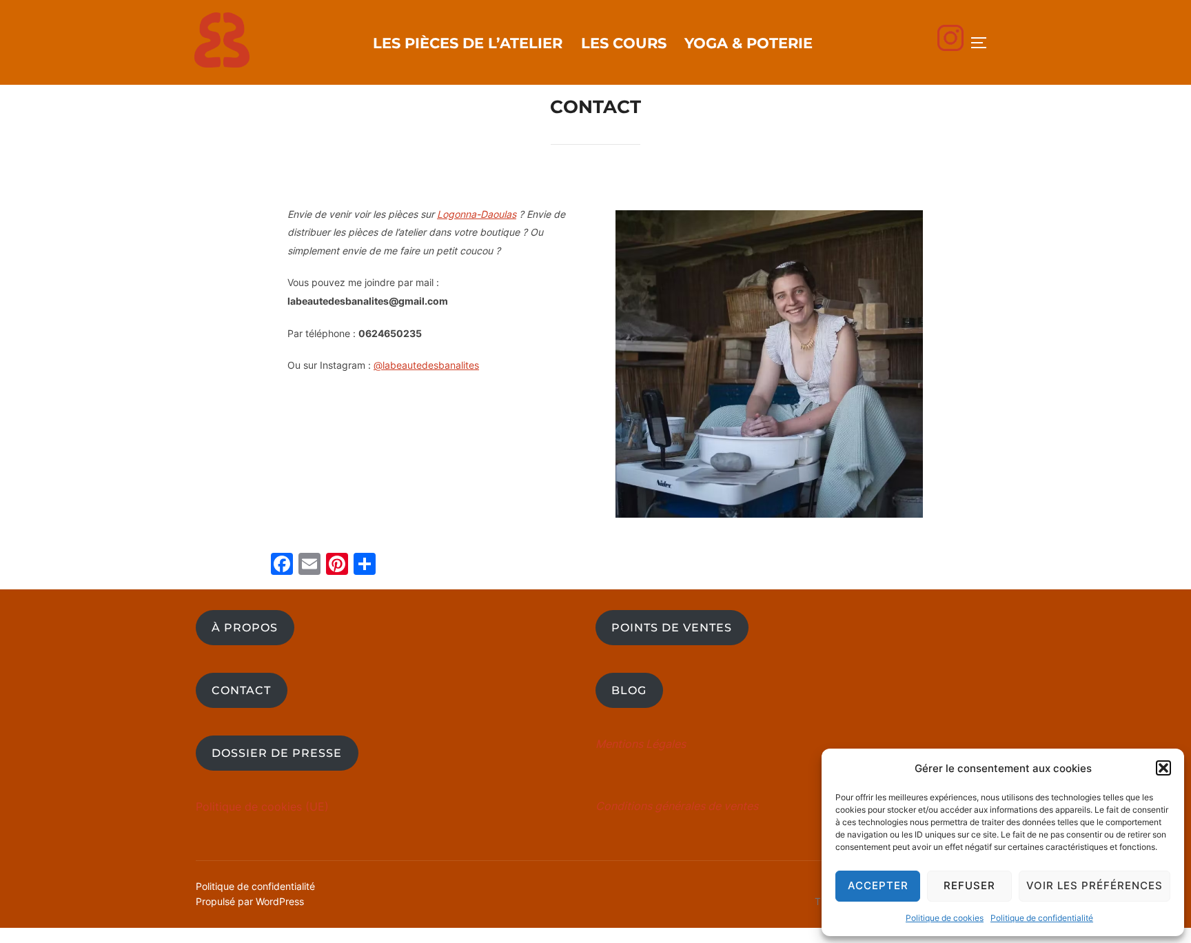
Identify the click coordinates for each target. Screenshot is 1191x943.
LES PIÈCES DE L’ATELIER (467, 43)
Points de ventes (671, 627)
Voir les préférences (1094, 885)
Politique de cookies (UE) (262, 806)
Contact (241, 690)
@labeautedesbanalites (426, 365)
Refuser (969, 885)
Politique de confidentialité (1041, 918)
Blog (629, 690)
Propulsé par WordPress (250, 901)
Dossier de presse (277, 753)
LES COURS (623, 43)
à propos (245, 627)
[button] (1163, 768)
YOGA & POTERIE (748, 43)
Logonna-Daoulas (476, 214)
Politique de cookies (945, 918)
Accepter (878, 885)
